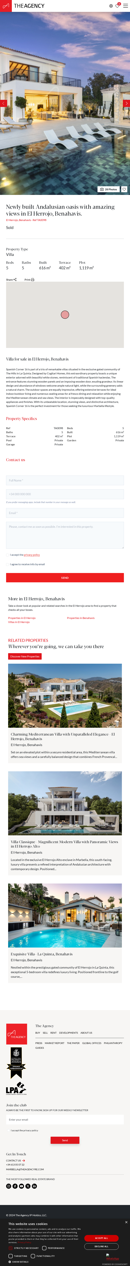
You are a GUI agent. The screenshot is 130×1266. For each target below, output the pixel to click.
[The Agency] (16, 1034)
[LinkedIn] (34, 1186)
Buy (37, 1032)
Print (27, 279)
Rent (53, 1032)
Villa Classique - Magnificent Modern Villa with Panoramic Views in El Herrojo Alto (64, 844)
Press (38, 1043)
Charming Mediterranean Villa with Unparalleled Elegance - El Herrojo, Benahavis (63, 736)
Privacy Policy (24, 1242)
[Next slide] (126, 103)
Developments (68, 1032)
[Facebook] (15, 1186)
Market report (54, 1043)
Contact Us (13, 1160)
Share (9, 279)
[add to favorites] (124, 189)
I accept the (25, 554)
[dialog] (65, 1242)
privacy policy (32, 554)
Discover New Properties (24, 656)
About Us (86, 1032)
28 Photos (111, 189)
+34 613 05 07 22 (15, 1164)
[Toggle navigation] (125, 6)
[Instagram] (8, 1186)
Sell (45, 1032)
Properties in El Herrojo (22, 617)
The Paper (73, 1043)
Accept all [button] (101, 1238)
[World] (111, 6)
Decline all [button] (101, 1246)
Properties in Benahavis (81, 617)
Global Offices (91, 1043)
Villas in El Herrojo (19, 622)
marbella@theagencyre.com (25, 1169)
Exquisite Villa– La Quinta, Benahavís (42, 953)
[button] (44, 1261)
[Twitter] (27, 1186)
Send (65, 577)
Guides (39, 1047)
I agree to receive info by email (27, 564)
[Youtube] (21, 1186)
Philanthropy (113, 1043)
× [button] (126, 1222)
